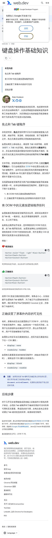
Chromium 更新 (10, 486)
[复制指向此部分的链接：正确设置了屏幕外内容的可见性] (44, 314)
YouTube (7, 508)
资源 (12, 44)
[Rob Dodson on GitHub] (17, 101)
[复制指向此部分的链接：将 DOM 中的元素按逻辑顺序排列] (47, 205)
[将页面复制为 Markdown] (6, 58)
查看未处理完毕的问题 (12, 473)
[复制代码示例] (48, 250)
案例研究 (7, 490)
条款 (3, 527)
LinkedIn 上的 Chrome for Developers (18, 512)
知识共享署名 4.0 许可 (40, 421)
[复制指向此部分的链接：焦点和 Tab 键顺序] (27, 124)
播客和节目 (8, 494)
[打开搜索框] (42, 2)
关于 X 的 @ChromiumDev (14, 504)
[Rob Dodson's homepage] (20, 101)
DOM (28, 166)
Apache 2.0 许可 (30, 424)
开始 (26, 36)
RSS (5, 515)
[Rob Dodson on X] (13, 101)
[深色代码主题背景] (45, 250)
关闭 (26, 28)
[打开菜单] (3, 3)
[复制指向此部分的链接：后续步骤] (15, 394)
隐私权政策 (12, 527)
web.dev (5, 44)
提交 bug (7, 469)
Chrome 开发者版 (10, 483)
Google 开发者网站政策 (20, 427)
